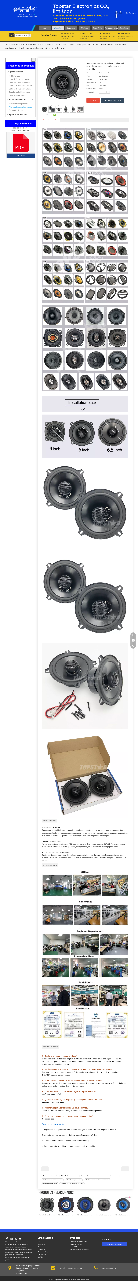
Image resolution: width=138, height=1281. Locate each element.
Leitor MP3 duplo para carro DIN (21, 82)
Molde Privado (14, 76)
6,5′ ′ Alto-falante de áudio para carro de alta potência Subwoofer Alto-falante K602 (47, 1215)
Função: (89, 79)
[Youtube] (20, 1239)
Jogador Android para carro (19, 92)
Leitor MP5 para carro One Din (20, 86)
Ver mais (20, 155)
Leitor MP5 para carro (77, 1247)
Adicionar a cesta (114, 100)
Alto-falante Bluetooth (49, 1176)
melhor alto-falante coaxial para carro (105, 1176)
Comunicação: (91, 88)
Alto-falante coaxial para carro (20, 107)
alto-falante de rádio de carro (52, 1180)
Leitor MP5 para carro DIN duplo (21, 89)
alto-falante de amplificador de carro (97, 1180)
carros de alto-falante (49, 1184)
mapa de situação (83, 1279)
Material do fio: (91, 82)
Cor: (87, 85)
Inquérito (93, 100)
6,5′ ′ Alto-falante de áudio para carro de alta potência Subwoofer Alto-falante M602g (104, 1215)
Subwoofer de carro (16, 110)
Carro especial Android (18, 95)
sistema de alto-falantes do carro (72, 1184)
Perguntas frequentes (45, 1252)
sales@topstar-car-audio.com (71, 1268)
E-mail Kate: (105, 33)
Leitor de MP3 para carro (78, 1242)
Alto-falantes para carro (69, 1176)
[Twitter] (120, 12)
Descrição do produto (50, 120)
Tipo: (88, 73)
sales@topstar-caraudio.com (27, 16)
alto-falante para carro (73, 1180)
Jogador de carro (15, 72)
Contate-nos (42, 1254)
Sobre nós (41, 1244)
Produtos (41, 1247)
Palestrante (85, 1176)
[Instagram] (116, 16)
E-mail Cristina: (124, 33)
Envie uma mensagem (114, 1244)
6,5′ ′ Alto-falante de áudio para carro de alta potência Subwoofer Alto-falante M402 (85, 1215)
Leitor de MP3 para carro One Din (22, 79)
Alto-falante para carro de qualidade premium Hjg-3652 (66, 1215)
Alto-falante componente (18, 104)
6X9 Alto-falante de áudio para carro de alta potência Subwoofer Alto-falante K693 (123, 1215)
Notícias (40, 1257)
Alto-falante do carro (16, 100)
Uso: (88, 76)
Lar (39, 1242)
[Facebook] (116, 12)
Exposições (41, 1249)
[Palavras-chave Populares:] (29, 35)
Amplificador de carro (17, 114)
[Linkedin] (11, 1239)
